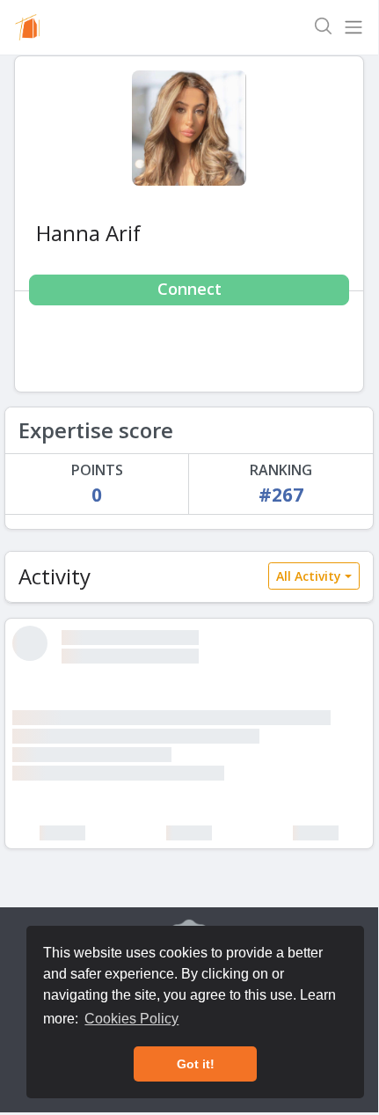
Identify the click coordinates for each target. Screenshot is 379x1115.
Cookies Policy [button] (131, 1018)
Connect (189, 288)
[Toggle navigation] (353, 27)
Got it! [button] (196, 1064)
